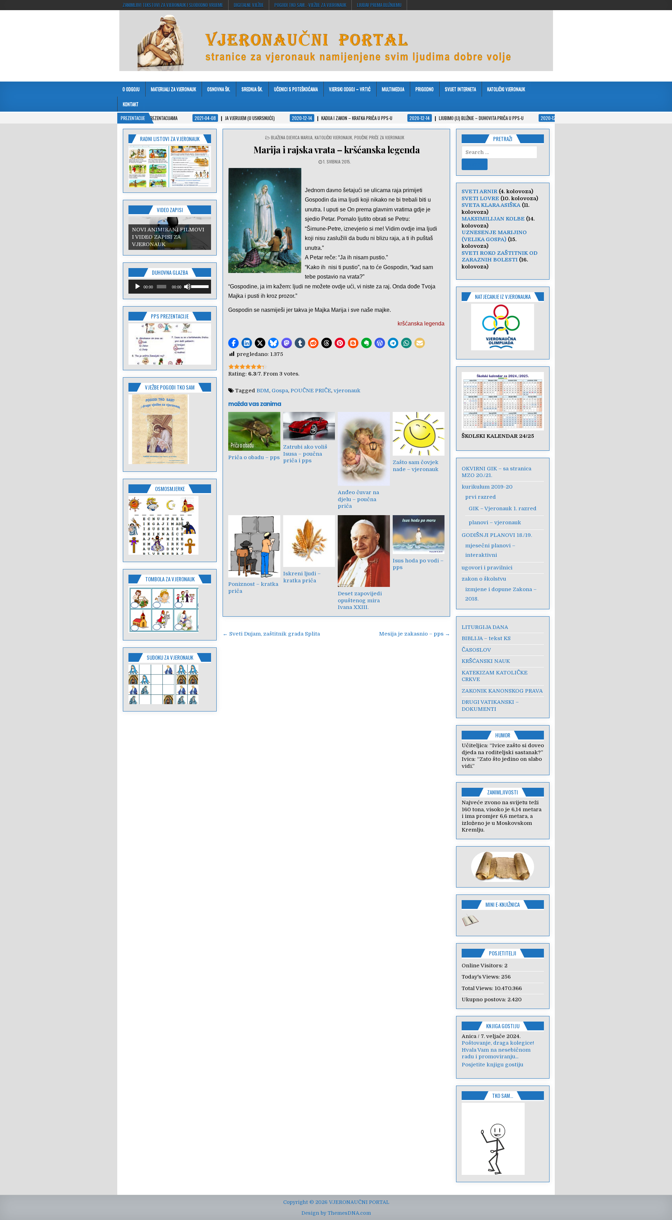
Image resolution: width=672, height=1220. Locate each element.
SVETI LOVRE (480, 198)
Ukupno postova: (484, 999)
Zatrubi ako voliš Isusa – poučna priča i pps (305, 454)
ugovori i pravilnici (487, 568)
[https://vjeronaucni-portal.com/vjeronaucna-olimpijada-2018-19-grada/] (503, 327)
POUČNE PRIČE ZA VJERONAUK (379, 137)
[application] (169, 287)
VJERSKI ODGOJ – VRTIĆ (350, 88)
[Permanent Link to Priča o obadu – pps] (254, 431)
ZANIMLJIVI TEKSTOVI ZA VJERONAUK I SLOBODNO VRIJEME (172, 4)
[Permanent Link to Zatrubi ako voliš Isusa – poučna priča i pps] (309, 426)
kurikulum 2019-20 (487, 487)
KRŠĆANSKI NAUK (486, 661)
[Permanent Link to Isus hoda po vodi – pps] (418, 534)
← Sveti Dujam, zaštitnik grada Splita (271, 634)
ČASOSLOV (476, 650)
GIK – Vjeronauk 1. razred (503, 508)
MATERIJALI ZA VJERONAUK (173, 88)
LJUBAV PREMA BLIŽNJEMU (379, 4)
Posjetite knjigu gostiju (492, 1071)
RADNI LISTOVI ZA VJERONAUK (170, 138)
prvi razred (480, 497)
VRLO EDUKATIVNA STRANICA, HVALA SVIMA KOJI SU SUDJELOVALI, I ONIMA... (503, 1057)
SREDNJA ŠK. (252, 88)
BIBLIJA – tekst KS (486, 638)
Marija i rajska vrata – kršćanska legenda (336, 149)
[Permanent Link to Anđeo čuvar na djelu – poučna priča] (364, 449)
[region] (169, 166)
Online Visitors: (483, 965)
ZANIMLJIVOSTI (502, 792)
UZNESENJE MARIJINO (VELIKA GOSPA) (494, 236)
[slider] (199, 286)
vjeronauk (347, 390)
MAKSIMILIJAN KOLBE (493, 219)
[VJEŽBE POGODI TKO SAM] (158, 462)
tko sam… (502, 1102)
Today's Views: (481, 977)
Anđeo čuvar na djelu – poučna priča (358, 499)
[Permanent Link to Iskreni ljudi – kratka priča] (309, 541)
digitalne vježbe (249, 4)
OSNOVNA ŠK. (218, 88)
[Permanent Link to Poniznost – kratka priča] (254, 546)
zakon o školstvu (484, 579)
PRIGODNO (424, 88)
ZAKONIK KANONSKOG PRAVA (502, 691)
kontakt (131, 103)
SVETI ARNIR (479, 191)
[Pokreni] (137, 286)
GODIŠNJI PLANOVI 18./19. (497, 535)
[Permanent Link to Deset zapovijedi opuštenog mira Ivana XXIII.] (364, 551)
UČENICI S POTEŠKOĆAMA (296, 88)
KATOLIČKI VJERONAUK (506, 88)
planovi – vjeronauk (495, 522)
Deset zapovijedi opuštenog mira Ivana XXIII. (360, 600)
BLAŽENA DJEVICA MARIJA (292, 137)
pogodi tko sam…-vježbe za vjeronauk (310, 4)
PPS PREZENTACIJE (170, 316)
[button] (233, 343)
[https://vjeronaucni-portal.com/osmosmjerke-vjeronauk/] (163, 553)
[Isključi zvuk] (187, 286)
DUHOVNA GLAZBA (170, 272)
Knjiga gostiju (502, 1026)
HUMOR (502, 735)
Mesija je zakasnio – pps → (414, 634)
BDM (263, 390)
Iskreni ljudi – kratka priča (302, 577)
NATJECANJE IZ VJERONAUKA (503, 296)
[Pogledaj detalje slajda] (169, 344)
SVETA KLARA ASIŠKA (491, 205)
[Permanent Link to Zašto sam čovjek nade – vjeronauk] (418, 434)
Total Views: (478, 988)
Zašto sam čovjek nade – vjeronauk (416, 465)
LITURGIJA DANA (485, 627)
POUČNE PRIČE (310, 390)
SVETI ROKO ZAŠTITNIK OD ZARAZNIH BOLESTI (500, 256)
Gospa (280, 390)
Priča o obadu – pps (254, 457)
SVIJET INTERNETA (460, 88)
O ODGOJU (131, 88)
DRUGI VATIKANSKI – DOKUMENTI (490, 705)
